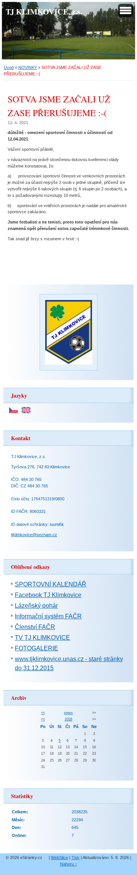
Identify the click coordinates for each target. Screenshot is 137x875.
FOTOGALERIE (36, 648)
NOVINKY (27, 67)
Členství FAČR (35, 627)
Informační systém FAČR (48, 616)
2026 (68, 719)
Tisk (76, 857)
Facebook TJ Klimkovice (48, 595)
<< (43, 713)
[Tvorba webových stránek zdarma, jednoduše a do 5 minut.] (46, 858)
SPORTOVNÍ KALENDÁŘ (50, 584)
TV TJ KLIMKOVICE (42, 637)
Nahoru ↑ (68, 864)
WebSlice (59, 857)
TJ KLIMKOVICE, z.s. (44, 11)
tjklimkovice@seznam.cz (34, 534)
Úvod (9, 67)
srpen (68, 713)
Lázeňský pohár (36, 605)
